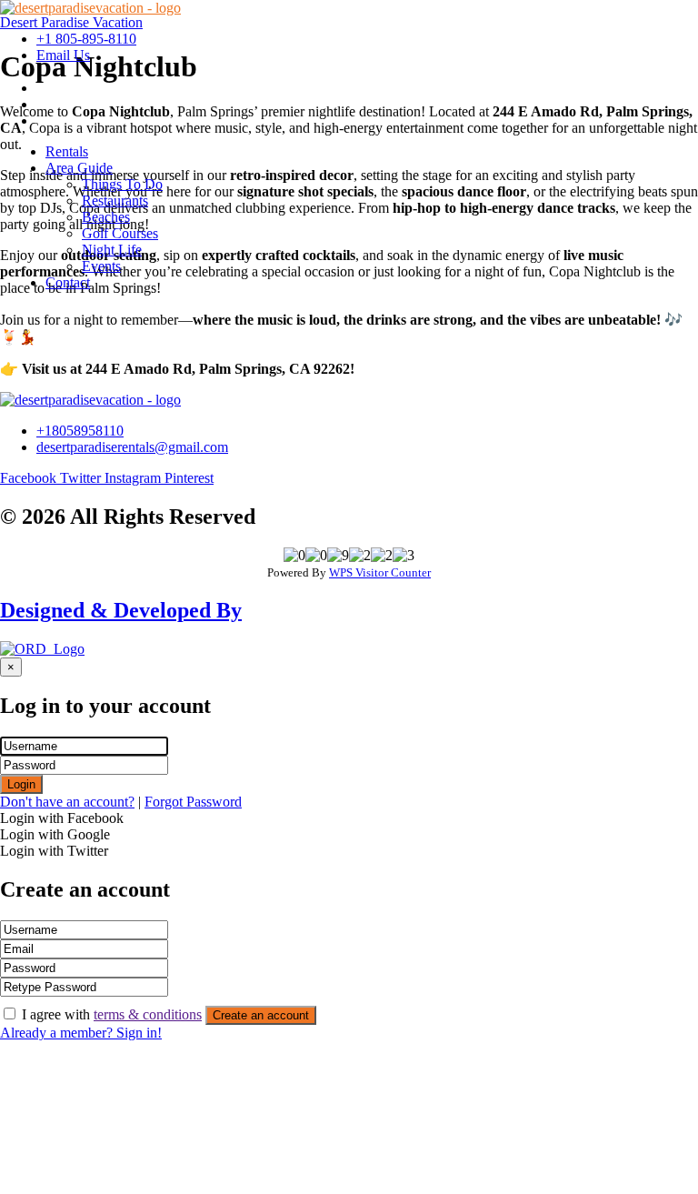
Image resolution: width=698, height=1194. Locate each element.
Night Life (112, 249)
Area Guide (79, 168)
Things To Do (122, 184)
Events (101, 266)
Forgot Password (193, 801)
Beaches (106, 217)
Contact (67, 282)
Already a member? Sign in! (81, 1032)
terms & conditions (148, 1014)
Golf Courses (120, 233)
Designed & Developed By (121, 610)
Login (21, 784)
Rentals (66, 151)
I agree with (112, 1014)
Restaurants (115, 200)
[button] (367, 168)
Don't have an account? (67, 801)
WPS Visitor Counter (380, 572)
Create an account (261, 1015)
